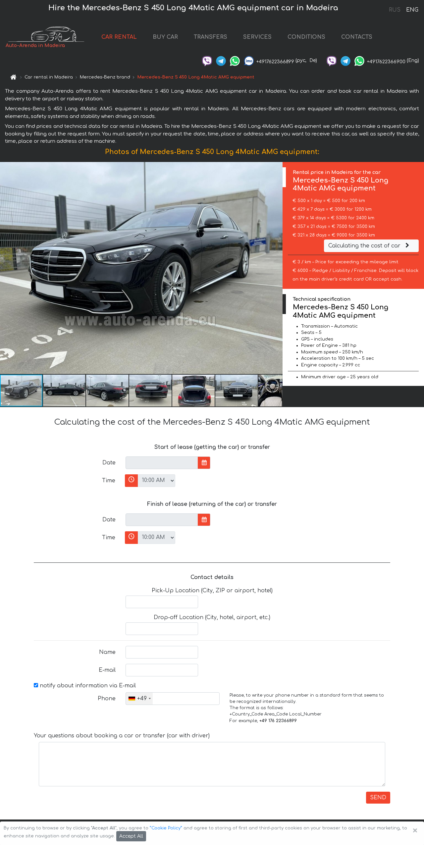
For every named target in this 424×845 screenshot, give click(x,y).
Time (108, 481)
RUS (394, 10)
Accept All (131, 836)
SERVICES (257, 37)
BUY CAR (165, 37)
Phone (107, 699)
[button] (64, 390)
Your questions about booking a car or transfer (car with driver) (122, 736)
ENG (412, 10)
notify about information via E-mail (87, 686)
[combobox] (139, 699)
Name (107, 652)
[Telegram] (221, 60)
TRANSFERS (210, 37)
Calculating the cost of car (365, 246)
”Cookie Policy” (166, 828)
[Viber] (207, 60)
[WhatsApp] (235, 60)
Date (109, 463)
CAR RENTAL (119, 37)
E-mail (107, 670)
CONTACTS (356, 37)
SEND (378, 798)
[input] (162, 462)
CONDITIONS (306, 37)
